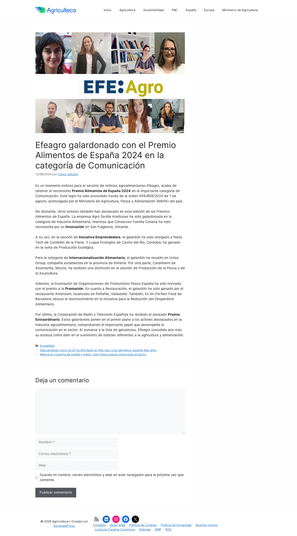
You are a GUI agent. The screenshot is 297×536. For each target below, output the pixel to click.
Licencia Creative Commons (115, 529)
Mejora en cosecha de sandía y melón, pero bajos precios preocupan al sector (93, 354)
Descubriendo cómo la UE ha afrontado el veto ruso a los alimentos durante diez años (98, 350)
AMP (158, 529)
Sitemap (145, 529)
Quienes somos (206, 525)
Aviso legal (117, 525)
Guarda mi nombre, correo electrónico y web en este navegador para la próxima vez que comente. (112, 477)
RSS (168, 529)
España (191, 10)
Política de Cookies (143, 525)
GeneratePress (64, 526)
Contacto (99, 525)
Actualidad (47, 345)
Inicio (107, 10)
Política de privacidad (176, 525)
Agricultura (127, 10)
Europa (209, 10)
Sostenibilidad (153, 10)
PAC (175, 10)
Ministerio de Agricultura (240, 10)
